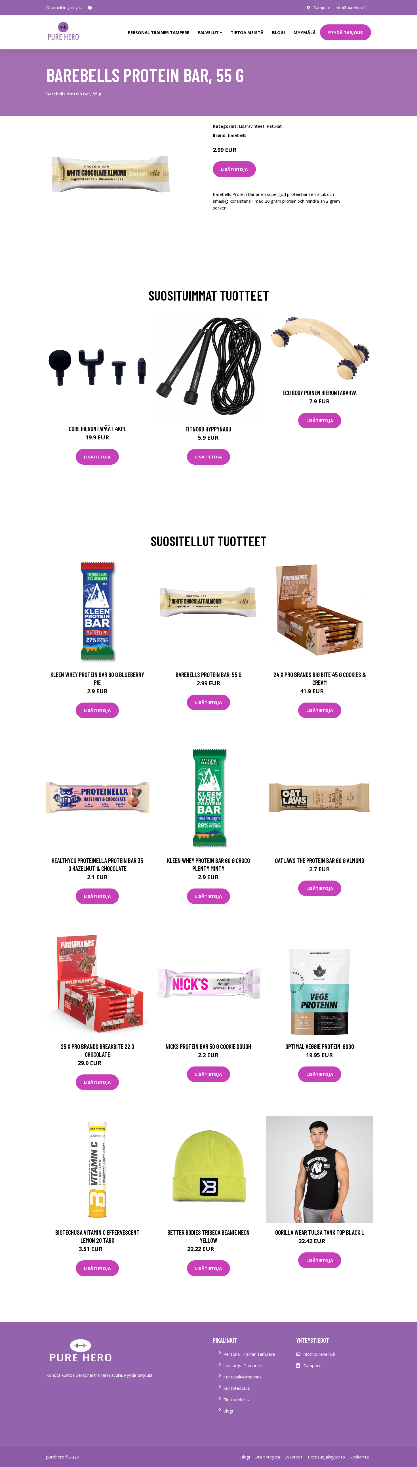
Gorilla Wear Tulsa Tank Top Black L (319, 1232)
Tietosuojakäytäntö (326, 1457)
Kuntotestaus (236, 1388)
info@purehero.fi (351, 7)
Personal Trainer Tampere (249, 1354)
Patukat (274, 126)
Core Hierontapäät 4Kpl (97, 428)
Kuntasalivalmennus (242, 1377)
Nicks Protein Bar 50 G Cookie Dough (208, 1046)
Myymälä (305, 32)
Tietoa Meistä (236, 1399)
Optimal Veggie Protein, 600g (319, 1046)
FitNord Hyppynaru (208, 429)
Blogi (278, 32)
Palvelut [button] (208, 32)
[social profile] (90, 7)
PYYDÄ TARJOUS (345, 32)
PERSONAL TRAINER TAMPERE (158, 32)
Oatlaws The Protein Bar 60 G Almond (319, 860)
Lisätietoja (234, 169)
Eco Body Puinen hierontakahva (320, 392)
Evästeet (293, 1457)
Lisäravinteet (251, 126)
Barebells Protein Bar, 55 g (208, 674)
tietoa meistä (247, 32)
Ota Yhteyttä (267, 1457)
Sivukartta (359, 1457)
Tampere (321, 7)
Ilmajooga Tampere (242, 1365)
